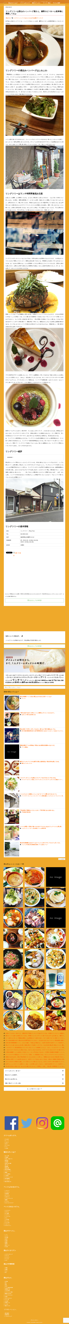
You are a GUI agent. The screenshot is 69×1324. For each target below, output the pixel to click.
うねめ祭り (7, 1175)
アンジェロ (7, 1258)
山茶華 (6, 1269)
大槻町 (49, 680)
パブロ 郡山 (7, 1219)
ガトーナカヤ (7, 1145)
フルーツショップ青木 (9, 1292)
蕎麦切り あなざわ (8, 1293)
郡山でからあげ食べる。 (11, 1079)
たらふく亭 (7, 1299)
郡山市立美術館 (31, 844)
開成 (57, 779)
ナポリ (6, 1260)
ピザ (51, 779)
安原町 (36, 844)
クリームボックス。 (10, 1135)
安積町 (63, 795)
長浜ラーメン (7, 1245)
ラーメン (24, 680)
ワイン (29, 779)
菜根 (30, 682)
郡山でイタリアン (10, 1250)
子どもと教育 (56, 3)
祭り (33, 730)
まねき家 (6, 1301)
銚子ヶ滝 (6, 1164)
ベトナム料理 (41, 828)
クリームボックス (25, 3)
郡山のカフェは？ (13, 3)
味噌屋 (6, 1242)
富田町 (17, 682)
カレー (40, 675)
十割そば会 (28, 714)
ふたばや (6, 1148)
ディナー (30, 677)
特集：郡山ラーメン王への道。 (13, 1083)
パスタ (56, 677)
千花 (23, 812)
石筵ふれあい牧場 (8, 1163)
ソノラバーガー (7, 1216)
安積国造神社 (29, 730)
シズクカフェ (7, 1190)
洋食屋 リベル (7, 1302)
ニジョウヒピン (50, 795)
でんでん (6, 1236)
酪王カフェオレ (36, 3)
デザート (37, 677)
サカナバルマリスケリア (9, 1202)
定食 (8, 682)
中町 (39, 680)
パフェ (39, 844)
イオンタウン (25, 675)
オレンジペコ (7, 1195)
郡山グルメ (8, 18)
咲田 (32, 714)
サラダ (16, 677)
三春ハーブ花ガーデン (9, 1158)
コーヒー (10, 677)
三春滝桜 (6, 1157)
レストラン (32, 680)
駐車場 (52, 682)
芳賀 (27, 812)
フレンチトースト (37, 795)
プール (23, 747)
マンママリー (7, 1257)
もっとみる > (62, 859)
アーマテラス (18, 675)
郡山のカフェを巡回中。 (11, 1075)
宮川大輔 (24, 730)
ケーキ (56, 675)
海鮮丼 (27, 682)
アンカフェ (7, 1201)
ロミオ (6, 1146)
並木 (36, 680)
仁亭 (6, 1281)
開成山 (46, 682)
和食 (47, 680)
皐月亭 (6, 1239)
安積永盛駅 (44, 795)
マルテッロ (7, 1255)
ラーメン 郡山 (46, 3)
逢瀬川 (6, 1172)
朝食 (25, 812)
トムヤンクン (25, 828)
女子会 (32, 18)
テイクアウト (22, 677)
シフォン (31, 795)
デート (38, 18)
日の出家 (6, 1237)
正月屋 (6, 1240)
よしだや (6, 1304)
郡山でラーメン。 (10, 1231)
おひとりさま (28, 18)
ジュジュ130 (25, 844)
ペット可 (9, 680)
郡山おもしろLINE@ (34, 600)
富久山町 (12, 682)
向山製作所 (7, 1193)
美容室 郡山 (7, 1314)
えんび (6, 1270)
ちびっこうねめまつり (54, 730)
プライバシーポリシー (34, 1320)
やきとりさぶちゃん (8, 1298)
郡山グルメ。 (8, 1278)
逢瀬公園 (6, 1166)
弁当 (20, 682)
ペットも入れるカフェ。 (12, 1187)
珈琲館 (6, 1199)
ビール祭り (62, 730)
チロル (6, 1139)
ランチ (41, 18)
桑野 (35, 18)
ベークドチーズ (25, 795)
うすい (7, 675)
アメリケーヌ (25, 779)
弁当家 (6, 1296)
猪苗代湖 (6, 1160)
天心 (6, 1272)
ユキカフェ (7, 1211)
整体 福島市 (7, 1313)
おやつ (10, 675)
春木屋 (6, 1243)
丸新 (6, 1284)
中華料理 (43, 680)
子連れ (59, 680)
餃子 (49, 682)
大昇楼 (6, 1267)
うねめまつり (46, 730)
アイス (30, 763)
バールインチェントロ (9, 1198)
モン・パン (7, 1140)
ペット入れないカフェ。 (12, 1206)
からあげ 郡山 (7, 1290)
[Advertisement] (34, 575)
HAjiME (6, 1246)
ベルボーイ (7, 1142)
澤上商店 (35, 828)
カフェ (36, 675)
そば (14, 675)
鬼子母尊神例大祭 (39, 730)
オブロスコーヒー (8, 1225)
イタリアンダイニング (40, 779)
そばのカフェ (7, 1196)
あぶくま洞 (7, 1155)
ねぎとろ (24, 714)
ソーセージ (30, 828)
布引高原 (6, 1161)
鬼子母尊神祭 (7, 1178)
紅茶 (43, 844)
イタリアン (32, 675)
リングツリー (16, 18)
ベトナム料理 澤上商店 (9, 1287)
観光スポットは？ (10, 1152)
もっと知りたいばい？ (34, 1089)
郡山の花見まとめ (8, 1181)
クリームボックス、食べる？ (12, 1070)
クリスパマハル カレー (9, 1295)
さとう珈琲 (7, 1213)
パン (60, 677)
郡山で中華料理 (9, 1264)
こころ (6, 1234)
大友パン (6, 1143)
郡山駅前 (35, 682)
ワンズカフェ (7, 1192)
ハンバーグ (22, 18)
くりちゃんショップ (8, 1316)
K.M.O (34, 1322)
